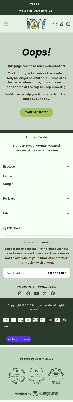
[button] (5, 23)
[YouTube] (36, 293)
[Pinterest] (52, 293)
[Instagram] (20, 293)
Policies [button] (9, 198)
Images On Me (36, 137)
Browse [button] (9, 166)
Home (7, 176)
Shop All (9, 184)
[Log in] (61, 23)
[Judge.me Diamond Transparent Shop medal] (17, 376)
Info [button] (6, 213)
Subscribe (57, 273)
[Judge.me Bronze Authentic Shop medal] (36, 376)
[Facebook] (28, 293)
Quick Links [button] (11, 228)
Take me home (36, 112)
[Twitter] (44, 293)
